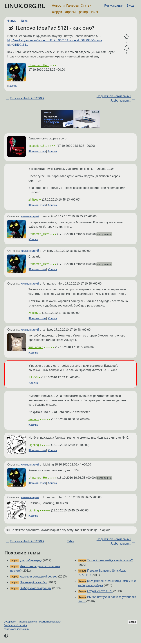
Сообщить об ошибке (15, 625)
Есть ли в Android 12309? (27, 98)
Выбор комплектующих (35, 588)
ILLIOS (33, 377)
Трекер (82, 12)
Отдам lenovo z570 (100, 591)
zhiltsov (33, 199)
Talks (24, 20)
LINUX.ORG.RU (25, 6)
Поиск (94, 12)
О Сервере (10, 621)
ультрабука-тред (31, 560)
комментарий (30, 216)
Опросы (70, 12)
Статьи (86, 5)
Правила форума (27, 621)
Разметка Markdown (50, 621)
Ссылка (12, 86)
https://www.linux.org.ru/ (16, 629)
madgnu (33, 419)
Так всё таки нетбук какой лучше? (110, 560)
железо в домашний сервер (38, 576)
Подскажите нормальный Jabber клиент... (114, 98)
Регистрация (114, 5)
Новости (58, 5)
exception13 (36, 145)
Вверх (132, 621)
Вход (130, 5)
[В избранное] (126, 37)
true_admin (35, 347)
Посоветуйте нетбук (33, 582)
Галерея (72, 5)
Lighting (33, 444)
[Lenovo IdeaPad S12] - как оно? (55, 27)
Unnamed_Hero (38, 65)
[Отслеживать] (126, 48)
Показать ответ (37, 151)
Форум (57, 12)
